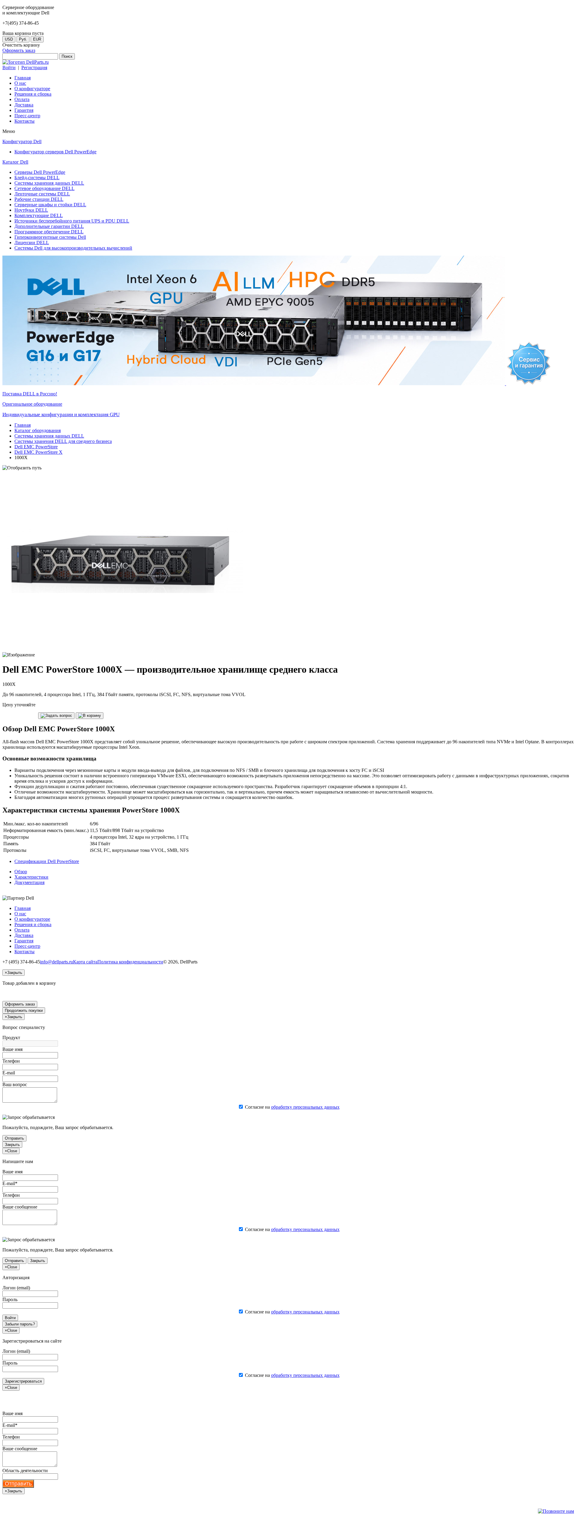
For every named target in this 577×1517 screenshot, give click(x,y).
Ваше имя (12, 1049)
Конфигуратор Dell (21, 141)
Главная (22, 425)
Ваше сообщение (19, 1206)
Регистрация (34, 67)
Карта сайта (85, 961)
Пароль (9, 1299)
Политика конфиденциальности (130, 961)
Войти (9, 67)
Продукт (11, 1037)
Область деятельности (25, 1470)
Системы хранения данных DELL (49, 435)
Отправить (14, 1138)
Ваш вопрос (14, 1084)
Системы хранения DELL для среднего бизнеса (63, 441)
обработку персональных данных (305, 1107)
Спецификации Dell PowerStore (46, 861)
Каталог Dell (15, 161)
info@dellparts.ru (56, 961)
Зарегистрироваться (23, 1381)
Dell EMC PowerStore (36, 446)
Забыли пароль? (20, 1324)
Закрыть (12, 1144)
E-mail (8, 1072)
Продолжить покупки (24, 1010)
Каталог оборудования (37, 430)
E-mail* (9, 1183)
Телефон (11, 1061)
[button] (56, 715)
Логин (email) (16, 1287)
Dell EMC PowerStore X (38, 452)
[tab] (20, 871)
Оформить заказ (18, 50)
